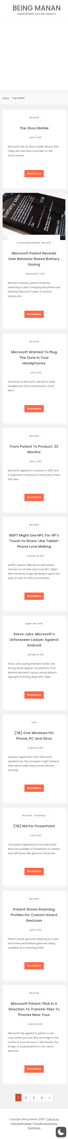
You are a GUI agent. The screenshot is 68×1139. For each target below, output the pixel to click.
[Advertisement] (34, 56)
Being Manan (37, 9)
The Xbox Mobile (34, 128)
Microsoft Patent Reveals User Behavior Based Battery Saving (34, 259)
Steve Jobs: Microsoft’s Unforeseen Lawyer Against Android (34, 640)
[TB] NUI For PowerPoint (34, 826)
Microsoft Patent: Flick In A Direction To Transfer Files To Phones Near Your (34, 1009)
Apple (28, 623)
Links (34, 722)
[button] (61, 1132)
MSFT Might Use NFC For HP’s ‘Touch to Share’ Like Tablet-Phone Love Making (34, 541)
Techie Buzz (39, 815)
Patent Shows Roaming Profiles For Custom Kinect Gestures (34, 915)
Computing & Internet (28, 242)
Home (6, 98)
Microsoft (34, 117)
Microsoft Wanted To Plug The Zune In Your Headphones (34, 358)
